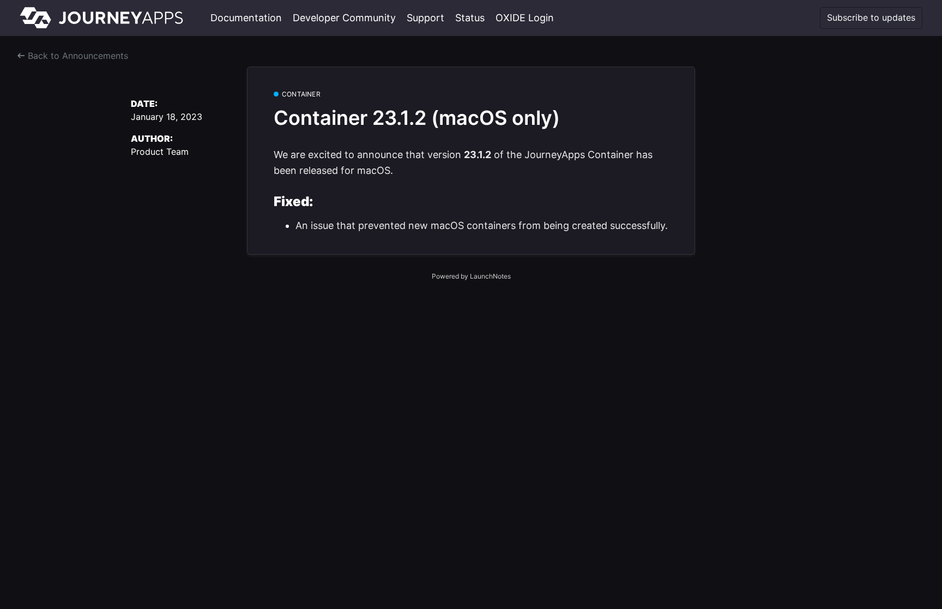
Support (425, 17)
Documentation (246, 17)
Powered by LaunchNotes (471, 276)
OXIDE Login (525, 17)
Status (470, 17)
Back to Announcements (76, 55)
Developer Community (344, 17)
